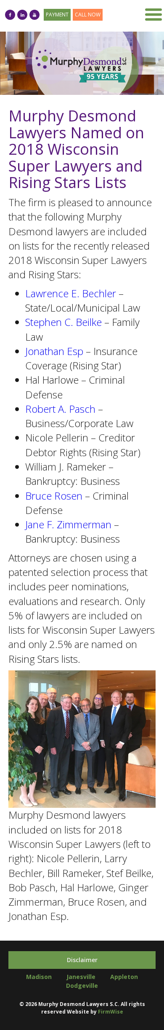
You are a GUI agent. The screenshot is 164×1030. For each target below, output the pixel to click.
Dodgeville (82, 986)
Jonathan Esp (54, 351)
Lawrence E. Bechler (70, 293)
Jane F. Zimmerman (68, 524)
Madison (39, 977)
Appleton (124, 977)
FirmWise (110, 1011)
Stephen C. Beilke (63, 322)
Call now (88, 14)
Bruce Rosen (53, 496)
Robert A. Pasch (60, 409)
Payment (57, 14)
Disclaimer (82, 960)
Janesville (80, 977)
